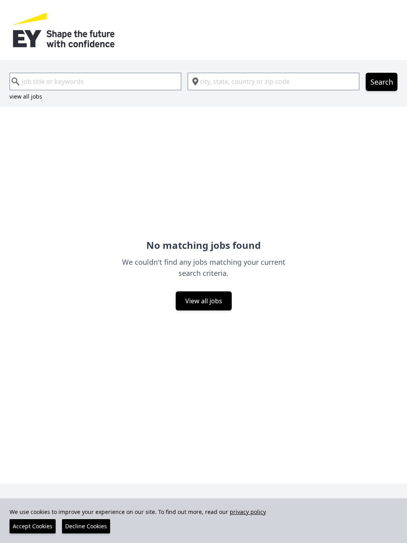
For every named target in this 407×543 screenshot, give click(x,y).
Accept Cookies (32, 526)
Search (381, 82)
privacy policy (248, 512)
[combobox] (95, 81)
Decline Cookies (86, 526)
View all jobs (203, 301)
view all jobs (26, 96)
